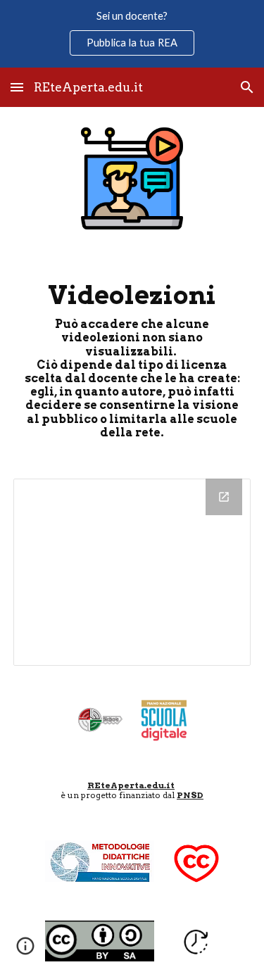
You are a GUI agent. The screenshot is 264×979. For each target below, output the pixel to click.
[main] (132, 356)
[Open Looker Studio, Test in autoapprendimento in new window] (224, 497)
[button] (17, 87)
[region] (132, 34)
